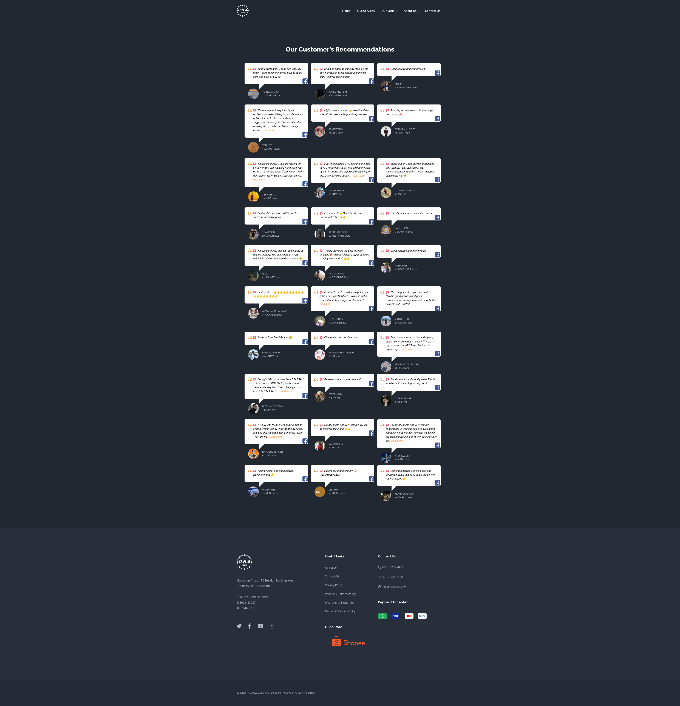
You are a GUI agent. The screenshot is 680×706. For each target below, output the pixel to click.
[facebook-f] (249, 626)
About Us (331, 568)
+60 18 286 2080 (392, 577)
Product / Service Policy (340, 594)
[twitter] (239, 626)
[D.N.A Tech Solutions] (242, 10)
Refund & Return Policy (340, 611)
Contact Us (332, 576)
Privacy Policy (334, 585)
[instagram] (272, 626)
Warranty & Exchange (339, 603)
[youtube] (260, 626)
